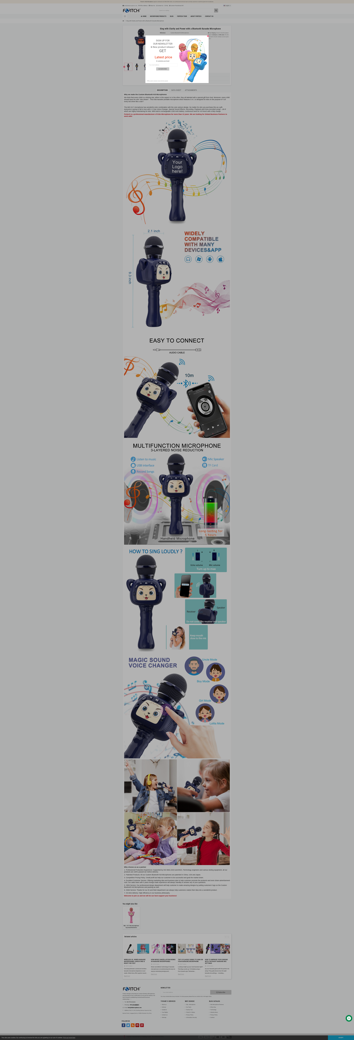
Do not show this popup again (158, 81)
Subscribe (163, 69)
